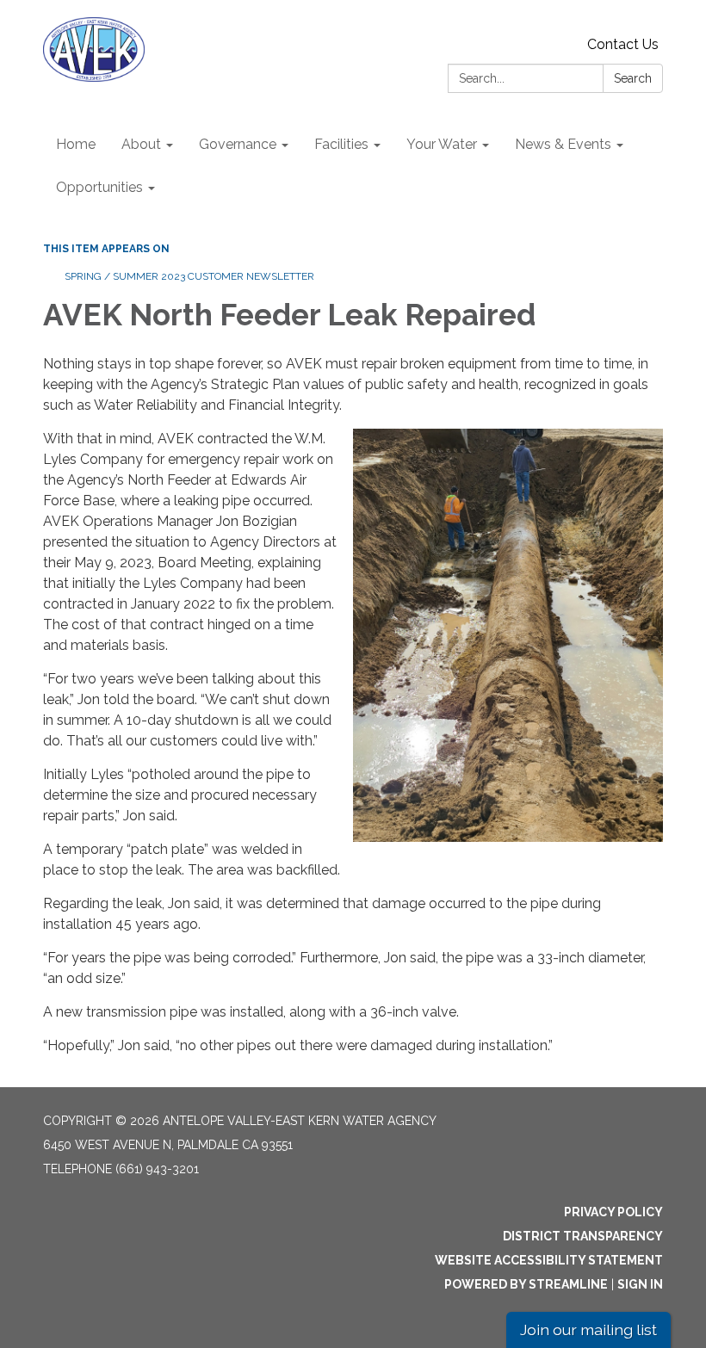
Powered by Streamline (526, 1284)
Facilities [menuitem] (341, 144)
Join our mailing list (588, 1329)
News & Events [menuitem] (563, 144)
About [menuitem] (141, 144)
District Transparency (583, 1236)
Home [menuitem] (76, 144)
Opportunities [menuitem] (99, 187)
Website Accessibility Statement (549, 1260)
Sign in (640, 1284)
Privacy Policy (613, 1212)
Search (633, 78)
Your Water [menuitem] (441, 144)
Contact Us (623, 44)
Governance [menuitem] (237, 144)
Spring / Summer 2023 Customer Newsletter (189, 276)
